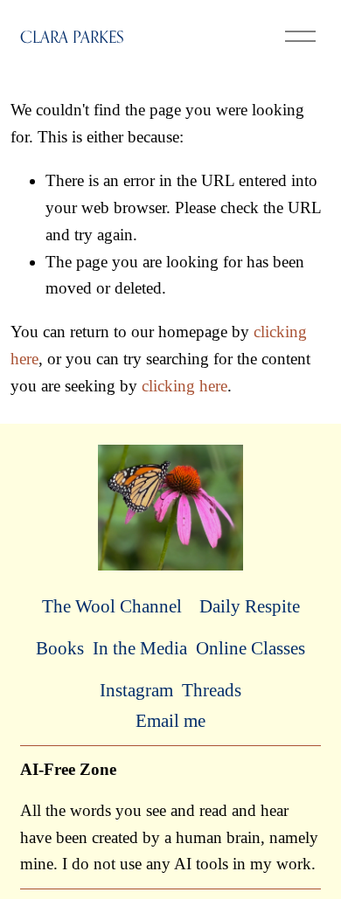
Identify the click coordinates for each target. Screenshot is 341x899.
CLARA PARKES (72, 36)
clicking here (184, 386)
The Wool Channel (112, 606)
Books (60, 648)
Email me (170, 720)
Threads (211, 690)
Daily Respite (249, 606)
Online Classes (250, 648)
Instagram (136, 690)
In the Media (140, 648)
